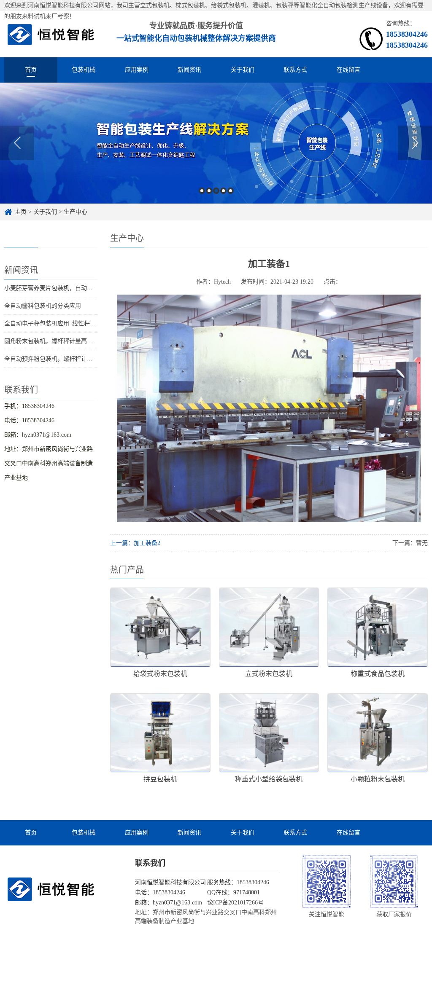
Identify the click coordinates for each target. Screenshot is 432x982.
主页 (21, 212)
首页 (31, 70)
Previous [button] (17, 143)
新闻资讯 (189, 70)
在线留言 (348, 70)
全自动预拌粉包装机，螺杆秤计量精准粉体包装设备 (72, 359)
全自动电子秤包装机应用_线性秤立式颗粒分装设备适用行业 (82, 323)
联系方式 (295, 70)
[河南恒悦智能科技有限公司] (51, 34)
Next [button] (415, 143)
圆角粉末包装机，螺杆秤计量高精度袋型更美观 (66, 341)
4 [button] (223, 190)
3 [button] (216, 190)
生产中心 (75, 212)
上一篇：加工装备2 (135, 543)
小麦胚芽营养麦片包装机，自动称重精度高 (60, 288)
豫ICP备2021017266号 (235, 902)
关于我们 (242, 70)
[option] (216, 143)
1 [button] (201, 190)
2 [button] (209, 190)
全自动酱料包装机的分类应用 (42, 306)
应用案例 (136, 70)
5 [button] (230, 190)
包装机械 (83, 70)
